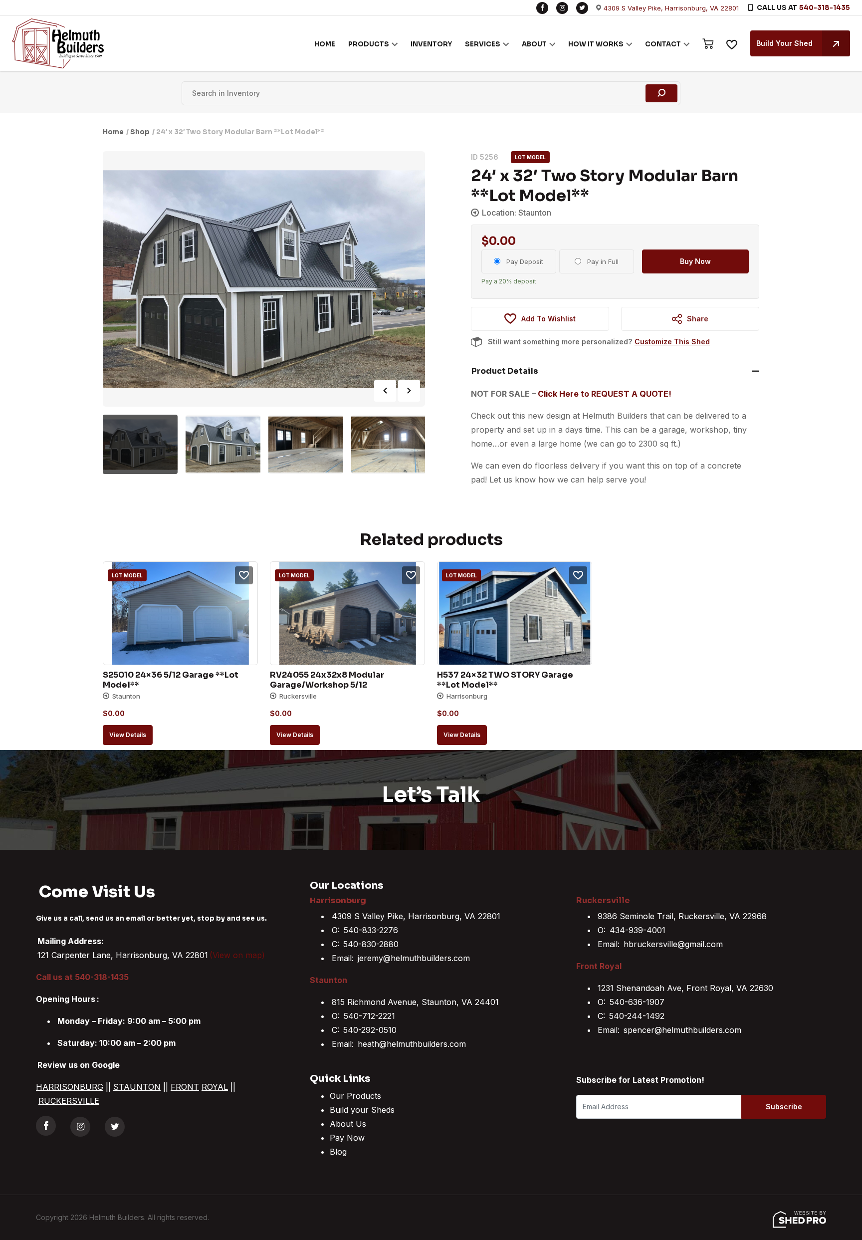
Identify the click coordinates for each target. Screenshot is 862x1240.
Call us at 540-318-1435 (82, 977)
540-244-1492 (636, 1016)
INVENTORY (431, 44)
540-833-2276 (371, 930)
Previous (385, 391)
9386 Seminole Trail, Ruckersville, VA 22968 (682, 916)
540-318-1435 (824, 7)
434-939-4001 (637, 930)
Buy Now (695, 261)
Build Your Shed (784, 43)
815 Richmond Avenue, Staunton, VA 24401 (415, 1002)
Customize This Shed (672, 341)
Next (409, 391)
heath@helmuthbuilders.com (412, 1044)
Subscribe (784, 1106)
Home (113, 132)
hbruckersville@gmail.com (673, 944)
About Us (348, 1124)
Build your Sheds (362, 1110)
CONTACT (663, 44)
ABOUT (534, 44)
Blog (338, 1152)
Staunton (328, 980)
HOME (324, 44)
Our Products (355, 1096)
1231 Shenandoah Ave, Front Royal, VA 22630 (685, 988)
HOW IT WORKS (596, 44)
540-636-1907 (637, 1002)
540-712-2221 (369, 1016)
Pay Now (347, 1138)
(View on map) (237, 955)
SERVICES (482, 44)
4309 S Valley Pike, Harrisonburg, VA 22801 (671, 8)
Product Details (504, 371)
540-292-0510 (370, 1030)
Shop (140, 132)
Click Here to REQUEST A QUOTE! (604, 394)
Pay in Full (603, 261)
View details (127, 735)
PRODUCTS (368, 44)
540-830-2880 (371, 944)
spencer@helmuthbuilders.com (682, 1030)
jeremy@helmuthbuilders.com (414, 958)
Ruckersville (603, 900)
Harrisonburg (338, 900)
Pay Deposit (524, 261)
